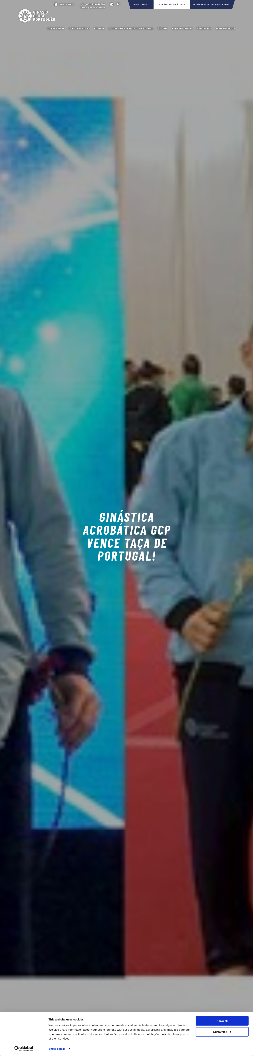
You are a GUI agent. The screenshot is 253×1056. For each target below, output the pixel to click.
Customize (220, 1031)
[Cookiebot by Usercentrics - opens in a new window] (24, 1049)
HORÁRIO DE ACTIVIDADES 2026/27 (211, 4)
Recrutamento (142, 4)
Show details (57, 1048)
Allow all (222, 1021)
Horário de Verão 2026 (172, 4)
